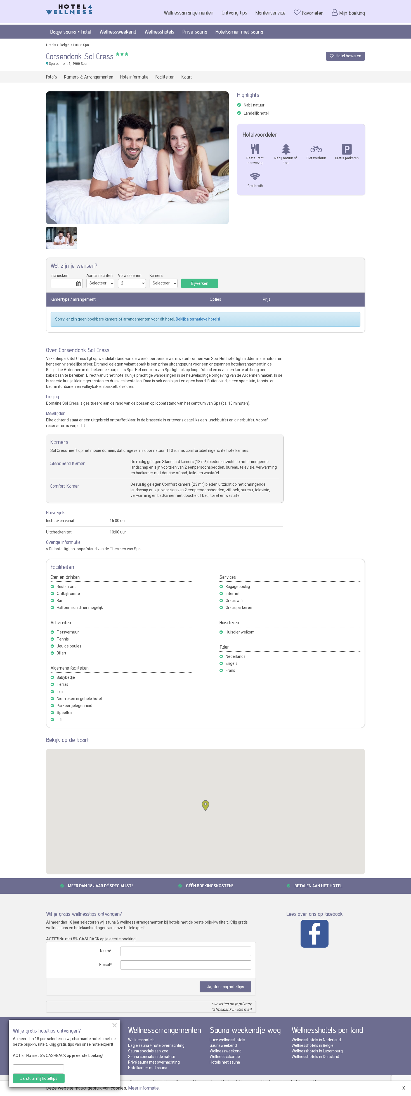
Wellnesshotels (159, 31)
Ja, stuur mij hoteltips (225, 987)
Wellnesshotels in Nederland (316, 1040)
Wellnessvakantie (225, 1057)
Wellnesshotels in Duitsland (315, 1057)
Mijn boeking (352, 13)
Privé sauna (195, 31)
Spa (86, 45)
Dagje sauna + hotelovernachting (156, 1045)
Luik (76, 45)
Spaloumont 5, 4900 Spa (67, 63)
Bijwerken (199, 283)
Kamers (156, 276)
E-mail (104, 965)
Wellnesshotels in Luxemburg (317, 1051)
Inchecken (59, 276)
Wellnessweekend (118, 31)
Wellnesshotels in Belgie (313, 1045)
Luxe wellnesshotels (227, 1040)
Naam (105, 951)
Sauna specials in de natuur (151, 1057)
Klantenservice (270, 12)
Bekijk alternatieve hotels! (198, 319)
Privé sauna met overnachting (154, 1062)
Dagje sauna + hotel (70, 31)
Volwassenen (129, 276)
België (65, 45)
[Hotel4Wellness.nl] (69, 8)
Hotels (51, 45)
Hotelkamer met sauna (239, 31)
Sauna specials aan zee (148, 1051)
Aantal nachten (99, 276)
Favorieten (312, 13)
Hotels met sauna (225, 1062)
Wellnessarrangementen (188, 12)
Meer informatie (143, 1088)
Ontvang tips (234, 12)
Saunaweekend (223, 1045)
